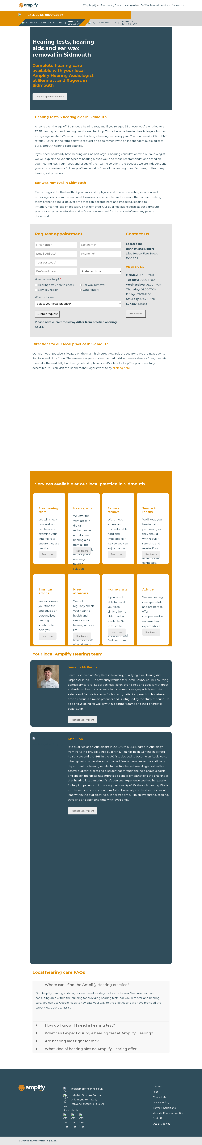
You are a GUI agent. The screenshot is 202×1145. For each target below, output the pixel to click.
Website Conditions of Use (168, 1113)
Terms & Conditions (164, 1108)
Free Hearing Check (110, 5)
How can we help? (48, 279)
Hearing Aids (130, 5)
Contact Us (178, 5)
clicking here (121, 368)
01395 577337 (135, 266)
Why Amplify (90, 5)
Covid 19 (157, 1118)
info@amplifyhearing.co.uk (87, 1088)
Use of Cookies (161, 1123)
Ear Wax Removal (149, 5)
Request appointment (82, 720)
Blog (156, 1092)
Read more (47, 554)
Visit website (135, 313)
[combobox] (56, 271)
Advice (164, 5)
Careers (157, 1086)
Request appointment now (50, 96)
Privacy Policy (161, 1102)
